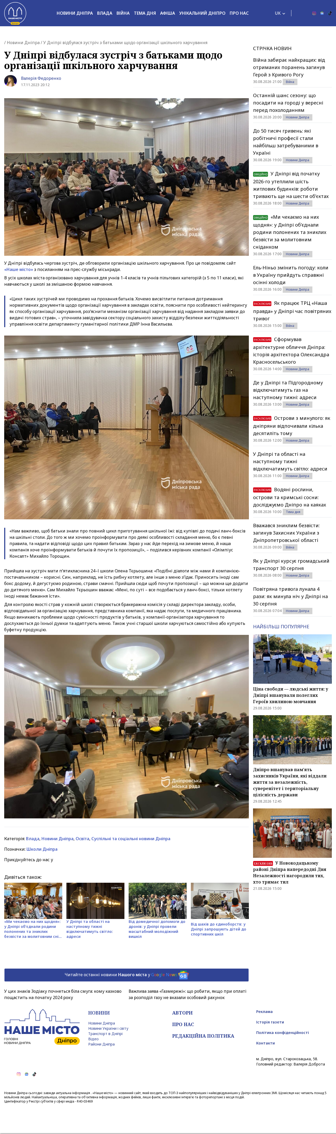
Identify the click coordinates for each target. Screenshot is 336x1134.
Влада (104, 13)
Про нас (239, 13)
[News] (322, 13)
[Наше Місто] (15, 13)
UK (278, 13)
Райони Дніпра (101, 1044)
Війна (123, 13)
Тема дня (145, 13)
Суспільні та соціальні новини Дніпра (130, 839)
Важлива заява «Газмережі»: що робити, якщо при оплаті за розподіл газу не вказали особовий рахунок (187, 994)
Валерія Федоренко (41, 78)
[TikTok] (330, 13)
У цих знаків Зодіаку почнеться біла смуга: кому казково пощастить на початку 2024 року (63, 994)
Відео (93, 1038)
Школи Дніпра (42, 849)
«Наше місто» (18, 269)
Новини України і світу (108, 1028)
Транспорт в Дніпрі (105, 1033)
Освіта (82, 839)
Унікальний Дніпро (202, 13)
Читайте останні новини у (121, 975)
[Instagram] (314, 13)
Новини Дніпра (75, 13)
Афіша (167, 13)
